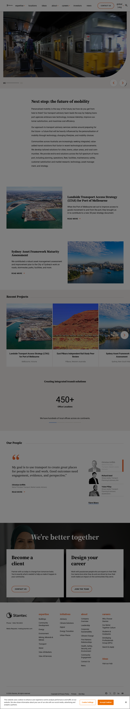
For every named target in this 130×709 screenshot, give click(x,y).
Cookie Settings (88, 702)
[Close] (126, 702)
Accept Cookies (106, 702)
